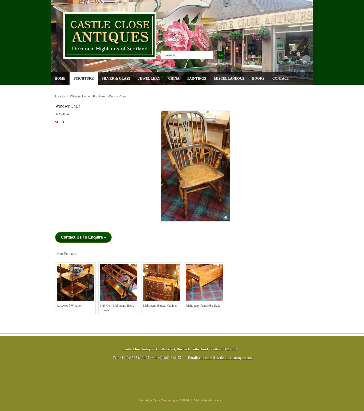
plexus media (216, 400)
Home (60, 78)
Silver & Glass (116, 78)
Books (258, 78)
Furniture (84, 78)
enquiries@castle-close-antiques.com (226, 358)
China (173, 78)
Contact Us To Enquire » (83, 237)
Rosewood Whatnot (69, 305)
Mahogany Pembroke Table (203, 305)
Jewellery (149, 78)
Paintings (196, 78)
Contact (280, 78)
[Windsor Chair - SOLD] (195, 223)
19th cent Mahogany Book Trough (117, 307)
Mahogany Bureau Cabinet (160, 305)
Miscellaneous (229, 78)
